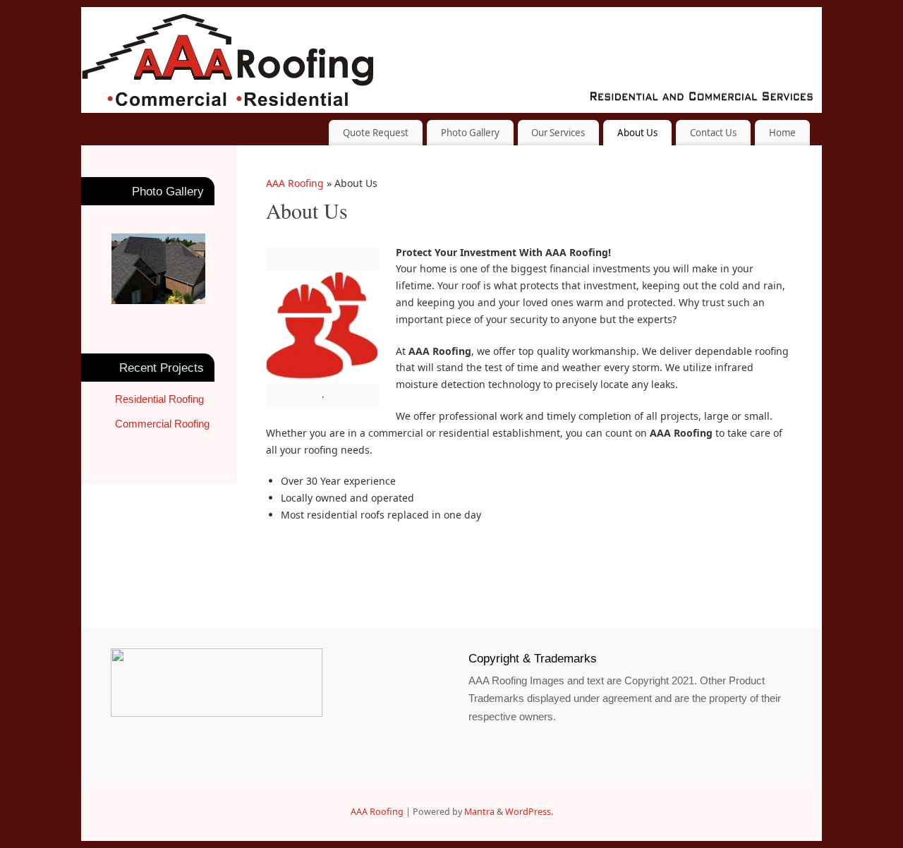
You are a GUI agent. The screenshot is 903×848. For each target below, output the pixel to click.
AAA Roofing (295, 183)
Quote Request (375, 132)
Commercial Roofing (162, 424)
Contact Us (713, 132)
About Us (637, 132)
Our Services (558, 132)
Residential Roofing (159, 399)
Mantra (479, 812)
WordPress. (529, 812)
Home (782, 132)
